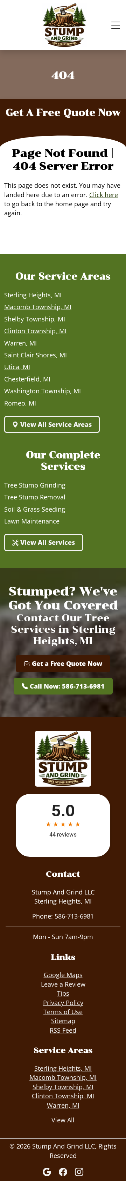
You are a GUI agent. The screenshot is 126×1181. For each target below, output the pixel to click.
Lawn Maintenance (31, 521)
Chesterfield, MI (27, 379)
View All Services (47, 542)
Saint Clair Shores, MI (35, 355)
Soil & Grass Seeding (34, 509)
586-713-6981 (74, 916)
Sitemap (63, 1021)
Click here (103, 195)
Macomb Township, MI (37, 307)
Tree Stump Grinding (34, 485)
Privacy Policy (63, 1002)
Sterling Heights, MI (33, 295)
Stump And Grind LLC (63, 1146)
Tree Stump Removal (34, 497)
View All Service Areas (55, 424)
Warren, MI (20, 343)
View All (63, 1120)
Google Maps (63, 975)
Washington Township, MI (42, 391)
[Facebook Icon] (64, 1172)
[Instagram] (79, 1172)
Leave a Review (63, 984)
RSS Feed (63, 1030)
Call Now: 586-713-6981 (66, 686)
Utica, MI (17, 367)
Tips (63, 993)
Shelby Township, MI (34, 319)
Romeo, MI (20, 403)
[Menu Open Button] (114, 25)
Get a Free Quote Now (66, 663)
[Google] (48, 1172)
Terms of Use (63, 1012)
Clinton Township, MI (35, 331)
